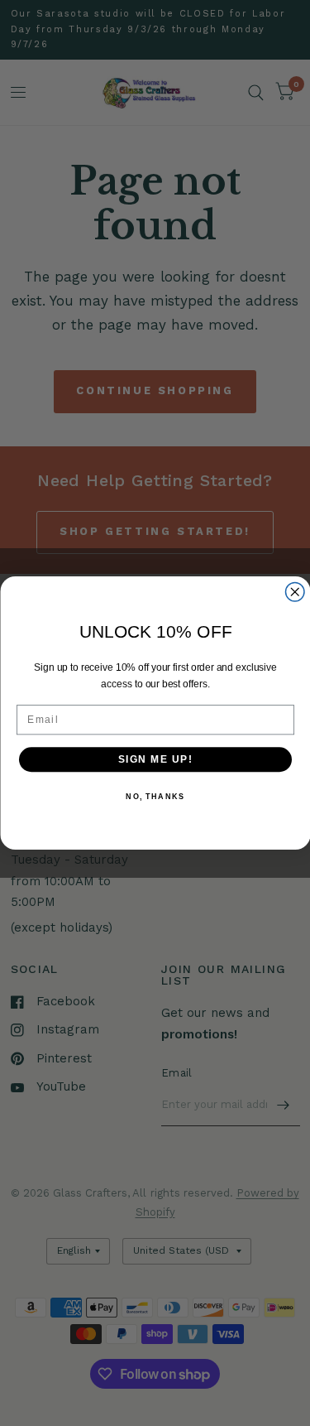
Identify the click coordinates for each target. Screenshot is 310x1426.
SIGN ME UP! (155, 759)
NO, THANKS (155, 797)
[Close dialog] (294, 592)
